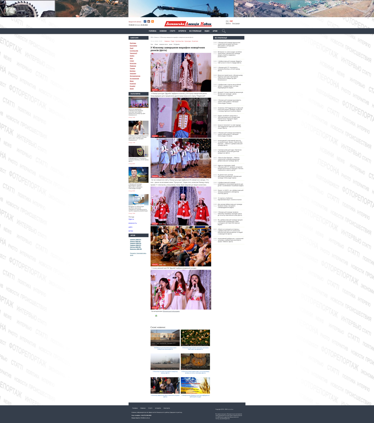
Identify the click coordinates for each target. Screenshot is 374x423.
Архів (215, 31)
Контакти (167, 408)
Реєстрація (236, 23)
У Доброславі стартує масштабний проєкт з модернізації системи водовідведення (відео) (227, 86)
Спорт (132, 61)
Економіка (133, 46)
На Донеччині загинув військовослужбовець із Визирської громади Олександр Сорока (227, 176)
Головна (152, 31)
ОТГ (174, 343)
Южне (156, 44)
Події (131, 48)
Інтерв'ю (182, 31)
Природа (133, 66)
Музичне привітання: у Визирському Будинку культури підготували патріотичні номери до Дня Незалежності (228, 77)
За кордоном (134, 78)
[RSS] (153, 21)
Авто (131, 58)
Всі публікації (195, 31)
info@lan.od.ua (145, 418)
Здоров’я (133, 73)
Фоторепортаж (135, 76)
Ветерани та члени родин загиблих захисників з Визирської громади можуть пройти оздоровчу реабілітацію (227, 54)
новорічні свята (163, 44)
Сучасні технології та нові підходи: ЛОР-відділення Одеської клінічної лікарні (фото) (227, 126)
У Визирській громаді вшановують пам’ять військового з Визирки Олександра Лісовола (227, 134)
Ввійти (228, 23)
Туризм (132, 68)
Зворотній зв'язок (135, 22)
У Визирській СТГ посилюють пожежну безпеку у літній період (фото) (226, 68)
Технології (133, 53)
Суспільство (134, 51)
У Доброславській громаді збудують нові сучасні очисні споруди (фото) (227, 62)
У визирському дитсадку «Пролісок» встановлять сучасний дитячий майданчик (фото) (227, 151)
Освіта (132, 56)
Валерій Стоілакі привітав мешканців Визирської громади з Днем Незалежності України (228, 93)
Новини (163, 31)
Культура (133, 63)
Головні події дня (155, 369)
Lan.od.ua (230, 409)
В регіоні (133, 83)
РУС (227, 21)
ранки (170, 44)
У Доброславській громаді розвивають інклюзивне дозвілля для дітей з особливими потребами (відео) (228, 184)
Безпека (132, 71)
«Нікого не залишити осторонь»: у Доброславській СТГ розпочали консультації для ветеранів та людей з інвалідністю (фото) (228, 231)
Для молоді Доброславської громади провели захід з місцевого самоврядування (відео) (227, 205)
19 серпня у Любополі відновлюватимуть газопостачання (227, 199)
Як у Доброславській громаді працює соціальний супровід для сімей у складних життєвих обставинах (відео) (228, 222)
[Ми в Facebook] (145, 21)
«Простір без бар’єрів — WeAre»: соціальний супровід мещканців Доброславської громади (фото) (226, 159)
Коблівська (154, 345)
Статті (172, 31)
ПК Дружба (177, 44)
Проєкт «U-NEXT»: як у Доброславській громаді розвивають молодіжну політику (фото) (228, 191)
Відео (207, 31)
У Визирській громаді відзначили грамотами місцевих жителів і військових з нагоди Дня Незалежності (226, 45)
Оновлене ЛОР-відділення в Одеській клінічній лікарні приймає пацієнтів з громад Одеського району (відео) (228, 109)
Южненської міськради (171, 311)
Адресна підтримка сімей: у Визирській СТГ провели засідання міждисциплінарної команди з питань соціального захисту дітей (228, 167)
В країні (132, 86)
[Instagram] (149, 21)
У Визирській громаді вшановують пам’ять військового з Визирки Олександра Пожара (227, 101)
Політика (133, 43)
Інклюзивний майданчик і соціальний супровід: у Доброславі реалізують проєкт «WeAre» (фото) (228, 240)
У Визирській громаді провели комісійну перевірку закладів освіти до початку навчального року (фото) (227, 213)
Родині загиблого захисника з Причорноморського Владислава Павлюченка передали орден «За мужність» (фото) (226, 118)
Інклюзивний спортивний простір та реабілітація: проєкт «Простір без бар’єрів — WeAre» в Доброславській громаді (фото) (227, 143)
